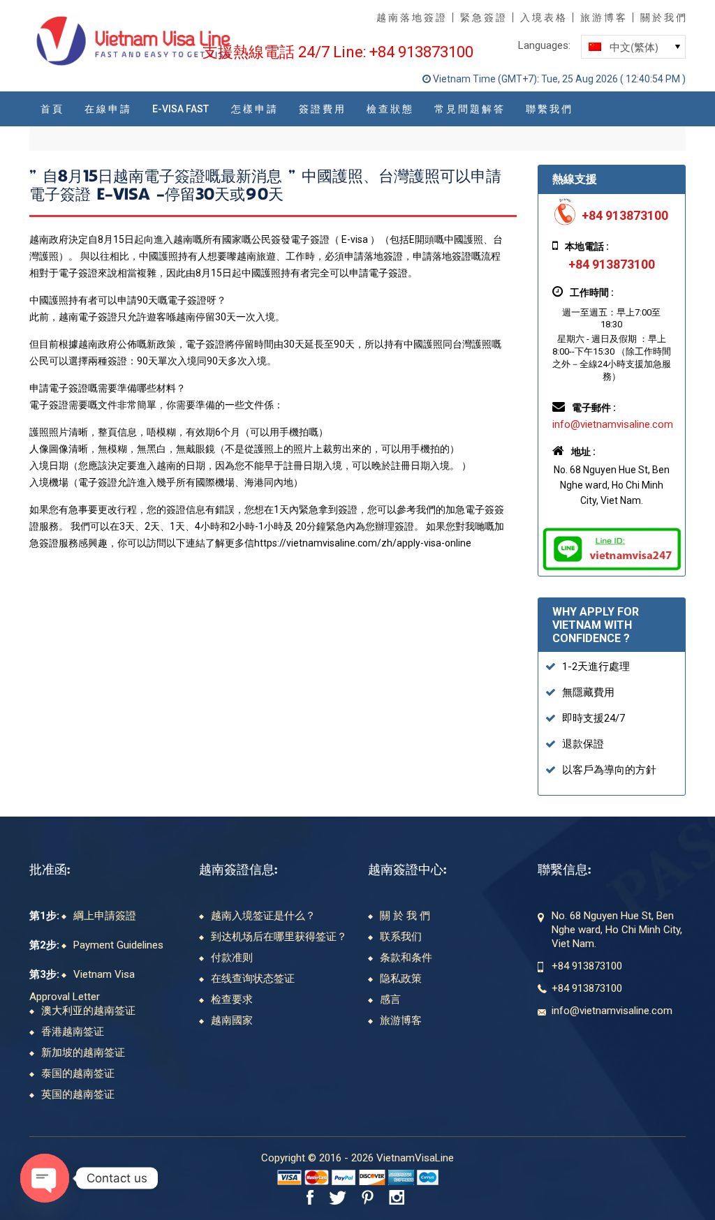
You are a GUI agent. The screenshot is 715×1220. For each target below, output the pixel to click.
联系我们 (401, 936)
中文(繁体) (619, 49)
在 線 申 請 (107, 108)
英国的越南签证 (78, 1094)
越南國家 (232, 1020)
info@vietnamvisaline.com (612, 424)
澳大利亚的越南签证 (88, 1010)
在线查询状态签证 (253, 978)
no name (401, 1177)
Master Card (316, 1177)
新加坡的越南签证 (83, 1052)
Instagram (398, 1197)
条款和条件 (406, 957)
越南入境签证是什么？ (263, 915)
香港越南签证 (72, 1031)
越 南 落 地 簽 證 (410, 17)
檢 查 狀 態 (389, 108)
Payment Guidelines (118, 945)
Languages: (544, 45)
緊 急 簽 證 (483, 17)
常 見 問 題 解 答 (468, 108)
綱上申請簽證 (104, 915)
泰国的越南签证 (78, 1073)
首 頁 (51, 108)
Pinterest (368, 1197)
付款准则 (232, 957)
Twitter (337, 1197)
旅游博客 (401, 1020)
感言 (390, 999)
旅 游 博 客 (603, 17)
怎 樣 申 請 (254, 108)
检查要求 (232, 999)
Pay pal (344, 1177)
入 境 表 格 (543, 17)
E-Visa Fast (180, 108)
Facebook (310, 1197)
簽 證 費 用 (321, 108)
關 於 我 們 (663, 17)
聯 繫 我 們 (548, 108)
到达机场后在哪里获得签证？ (279, 936)
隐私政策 (401, 978)
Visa (289, 1177)
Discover (372, 1177)
